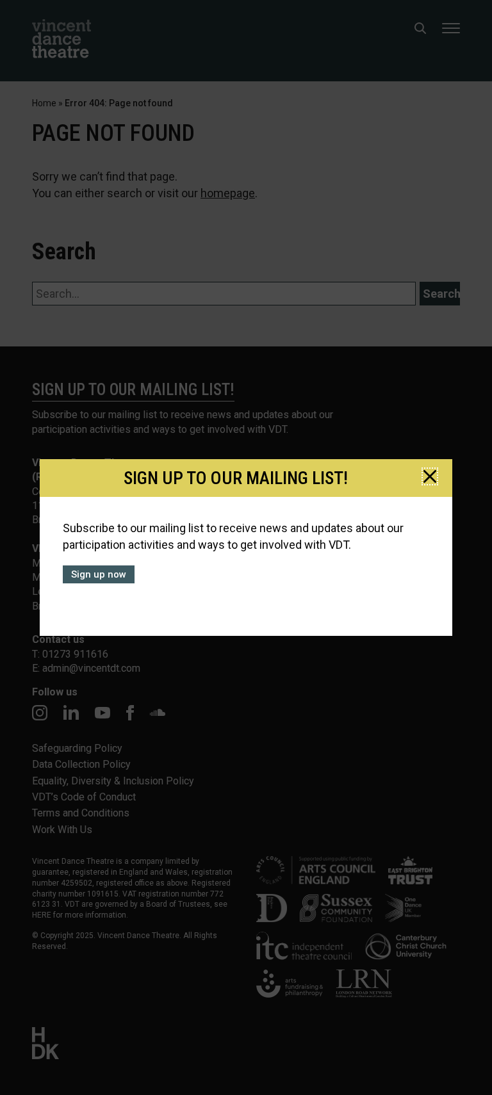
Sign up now (98, 574)
